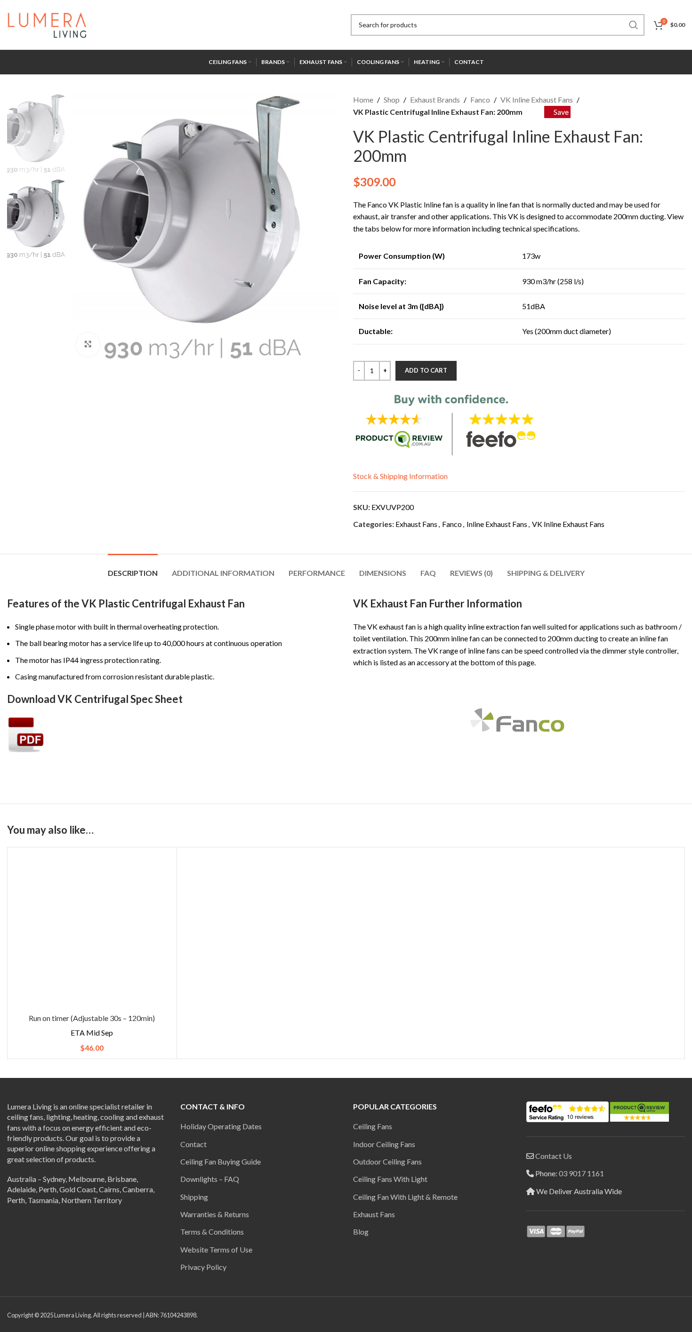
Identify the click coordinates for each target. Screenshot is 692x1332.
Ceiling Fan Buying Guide (220, 1161)
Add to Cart (426, 370)
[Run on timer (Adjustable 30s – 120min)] (92, 931)
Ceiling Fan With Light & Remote (405, 1196)
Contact (193, 1144)
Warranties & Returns (214, 1214)
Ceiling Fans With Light (390, 1178)
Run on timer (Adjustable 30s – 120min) (92, 1017)
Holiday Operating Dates (221, 1126)
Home (363, 99)
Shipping (194, 1196)
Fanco (480, 99)
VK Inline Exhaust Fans (536, 99)
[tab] (133, 568)
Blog (361, 1231)
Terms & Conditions (212, 1231)
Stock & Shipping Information (400, 475)
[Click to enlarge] (88, 344)
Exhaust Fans (416, 523)
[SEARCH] (633, 25)
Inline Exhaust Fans (497, 523)
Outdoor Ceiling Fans (387, 1161)
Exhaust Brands (435, 99)
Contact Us (553, 1155)
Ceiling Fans (372, 1126)
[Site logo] (47, 23)
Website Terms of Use (216, 1249)
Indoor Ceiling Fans (384, 1144)
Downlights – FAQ (209, 1178)
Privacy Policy (203, 1266)
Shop (392, 99)
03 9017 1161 (581, 1173)
